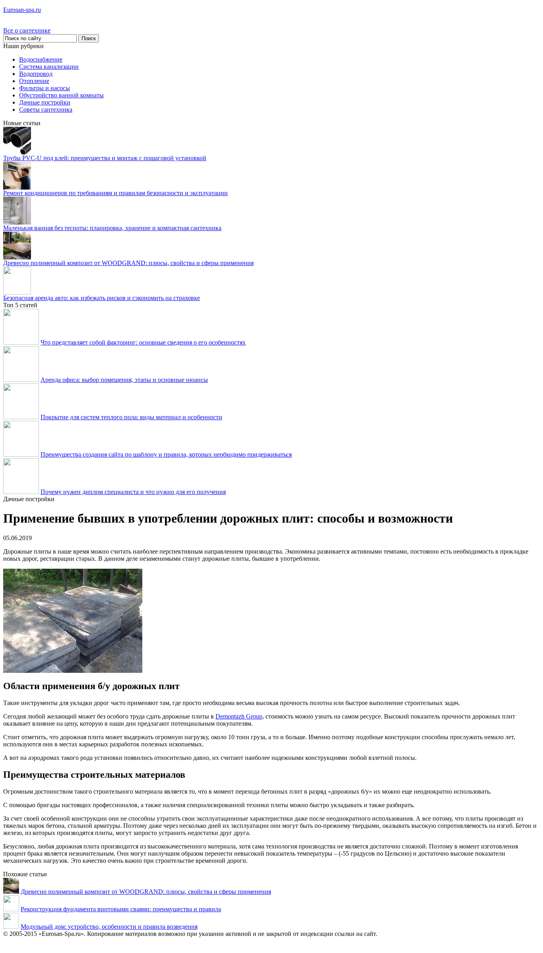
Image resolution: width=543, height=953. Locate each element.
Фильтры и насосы (44, 88)
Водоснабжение (40, 59)
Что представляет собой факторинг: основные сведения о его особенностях (143, 342)
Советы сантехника (45, 109)
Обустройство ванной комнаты (61, 95)
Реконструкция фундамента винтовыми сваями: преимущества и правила (121, 909)
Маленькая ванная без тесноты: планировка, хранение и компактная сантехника (112, 228)
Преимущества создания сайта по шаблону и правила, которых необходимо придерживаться (166, 454)
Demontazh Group (238, 716)
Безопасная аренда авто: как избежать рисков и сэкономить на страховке (101, 297)
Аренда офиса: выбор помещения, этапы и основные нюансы (124, 379)
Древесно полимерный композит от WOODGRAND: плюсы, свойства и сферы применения (128, 263)
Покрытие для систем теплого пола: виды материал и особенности (131, 417)
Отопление (34, 80)
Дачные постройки (44, 102)
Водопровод (35, 73)
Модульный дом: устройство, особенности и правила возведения (109, 926)
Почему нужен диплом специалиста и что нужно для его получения (133, 491)
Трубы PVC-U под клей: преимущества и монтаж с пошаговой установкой (104, 158)
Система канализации (49, 66)
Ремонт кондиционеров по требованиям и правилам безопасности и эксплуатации (115, 193)
